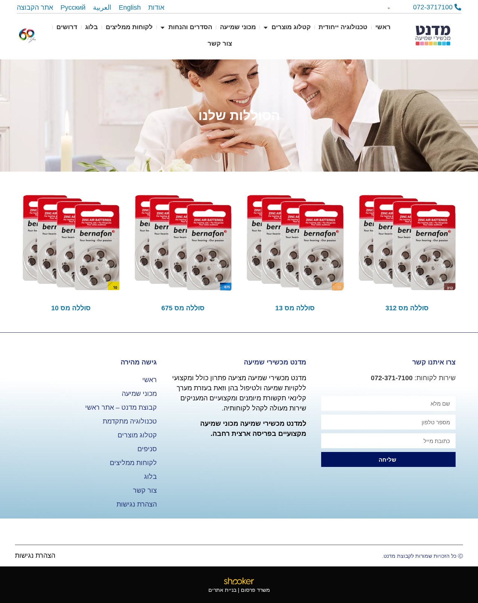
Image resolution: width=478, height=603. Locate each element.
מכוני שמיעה (238, 27)
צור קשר (220, 43)
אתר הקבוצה (35, 7)
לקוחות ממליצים (129, 27)
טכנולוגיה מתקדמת (130, 421)
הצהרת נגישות (137, 504)
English (130, 7)
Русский (73, 7)
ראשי (383, 27)
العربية (102, 7)
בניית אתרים (222, 590)
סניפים (147, 449)
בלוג (91, 27)
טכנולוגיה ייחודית (343, 27)
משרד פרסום (255, 590)
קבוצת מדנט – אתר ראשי (121, 407)
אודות (156, 7)
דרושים (66, 27)
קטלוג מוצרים (291, 27)
